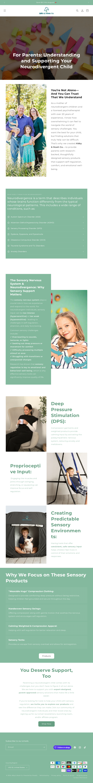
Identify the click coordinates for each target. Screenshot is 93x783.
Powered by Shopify (30, 775)
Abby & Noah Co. (17, 775)
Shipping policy (82, 775)
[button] (4, 10)
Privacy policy (56, 775)
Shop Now (46, 724)
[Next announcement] (88, 2)
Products (46, 656)
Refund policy (44, 775)
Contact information (80, 777)
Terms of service (68, 775)
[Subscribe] (43, 747)
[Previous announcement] (4, 2)
